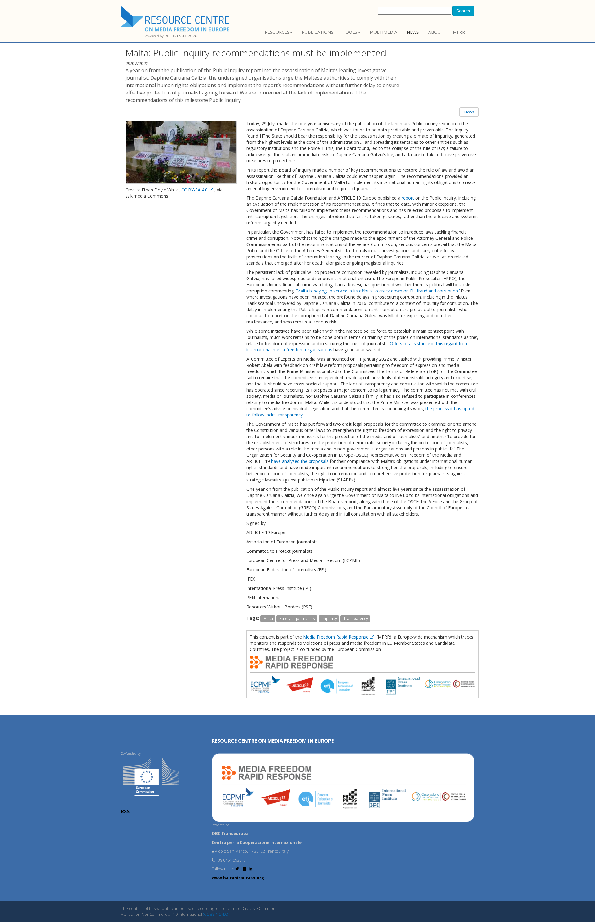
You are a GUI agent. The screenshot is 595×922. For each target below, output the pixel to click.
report (408, 198)
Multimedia (383, 32)
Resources (277, 32)
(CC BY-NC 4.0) (215, 914)
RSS (125, 811)
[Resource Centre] (176, 22)
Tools (350, 32)
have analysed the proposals (299, 461)
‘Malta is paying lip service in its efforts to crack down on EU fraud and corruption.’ (378, 291)
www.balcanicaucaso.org (238, 877)
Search (463, 11)
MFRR (459, 32)
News (413, 32)
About (435, 32)
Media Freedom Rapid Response (336, 637)
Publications (317, 32)
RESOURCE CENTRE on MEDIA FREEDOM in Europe (273, 740)
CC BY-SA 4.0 (195, 190)
